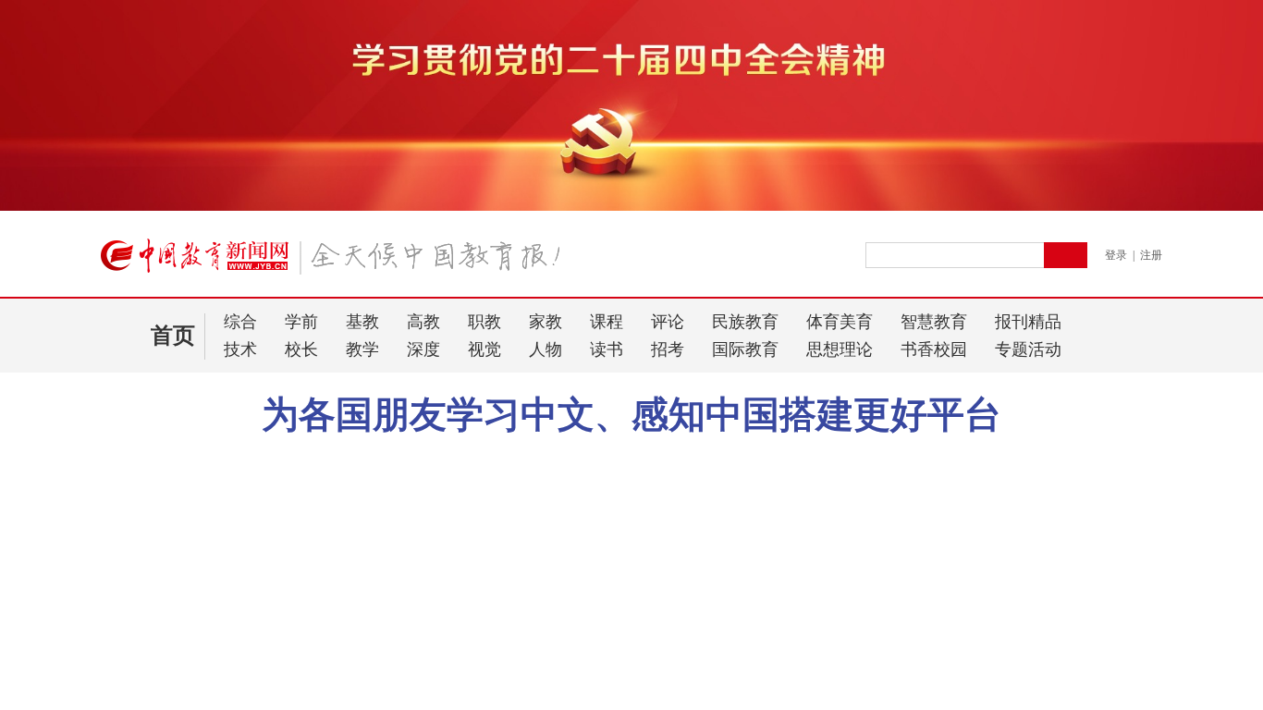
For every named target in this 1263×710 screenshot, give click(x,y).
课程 (606, 321)
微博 (999, 456)
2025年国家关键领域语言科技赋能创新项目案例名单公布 (252, 622)
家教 (545, 321)
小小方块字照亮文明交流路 (329, 456)
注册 (1151, 255)
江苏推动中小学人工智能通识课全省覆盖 (216, 677)
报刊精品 (1028, 321)
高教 (423, 321)
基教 (362, 321)
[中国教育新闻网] (336, 263)
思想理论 (839, 349)
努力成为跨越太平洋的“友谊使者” (863, 456)
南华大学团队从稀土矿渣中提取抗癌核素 (216, 557)
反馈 (1219, 539)
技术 (240, 349)
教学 (362, 349)
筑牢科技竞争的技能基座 (171, 533)
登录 (1116, 255)
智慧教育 (934, 321)
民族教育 (745, 321)
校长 (301, 349)
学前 (301, 321)
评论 (667, 321)
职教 (484, 321)
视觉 (484, 349)
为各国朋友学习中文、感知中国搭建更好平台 (631, 414)
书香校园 (934, 349)
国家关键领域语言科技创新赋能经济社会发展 (229, 653)
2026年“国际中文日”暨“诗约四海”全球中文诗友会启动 (587, 456)
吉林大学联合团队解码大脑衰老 (190, 581)
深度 (423, 349)
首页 (173, 336)
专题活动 (1028, 349)
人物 (545, 349)
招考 (667, 349)
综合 (240, 321)
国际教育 (745, 349)
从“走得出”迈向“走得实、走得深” (229, 502)
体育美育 (839, 321)
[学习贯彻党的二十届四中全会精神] (631, 207)
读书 (606, 349)
